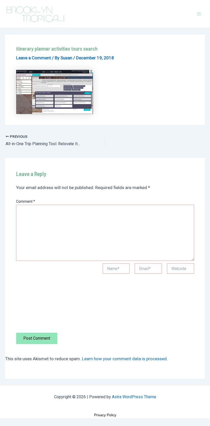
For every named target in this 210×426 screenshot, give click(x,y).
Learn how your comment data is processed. (125, 358)
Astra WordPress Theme (134, 396)
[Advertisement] (57, 298)
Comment (25, 201)
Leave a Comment (33, 57)
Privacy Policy (105, 415)
